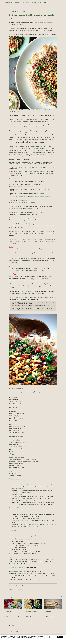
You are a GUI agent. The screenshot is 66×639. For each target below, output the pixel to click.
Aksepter (60, 636)
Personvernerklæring (27, 637)
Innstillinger (53, 636)
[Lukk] (64, 637)
